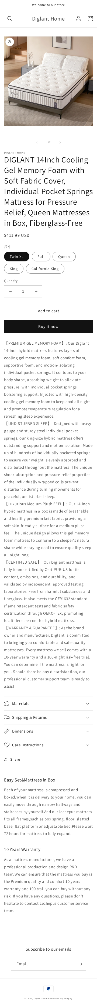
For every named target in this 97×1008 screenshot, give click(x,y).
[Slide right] (60, 142)
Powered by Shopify (61, 998)
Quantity (11, 280)
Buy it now (48, 326)
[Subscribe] (80, 964)
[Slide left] (37, 142)
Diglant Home (41, 998)
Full (41, 256)
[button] (10, 19)
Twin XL (17, 256)
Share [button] (15, 759)
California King (45, 268)
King (14, 268)
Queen (64, 256)
